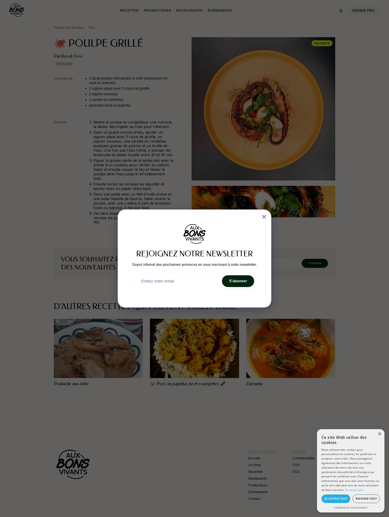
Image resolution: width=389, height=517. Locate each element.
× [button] (379, 434)
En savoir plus (354, 490)
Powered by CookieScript (351, 507)
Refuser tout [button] (366, 499)
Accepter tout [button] (335, 499)
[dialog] (350, 470)
